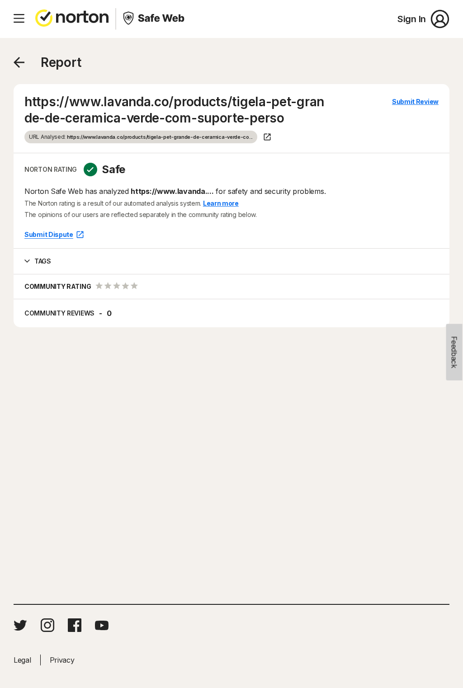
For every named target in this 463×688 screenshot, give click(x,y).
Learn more (221, 203)
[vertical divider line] (115, 19)
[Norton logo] (72, 18)
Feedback (454, 352)
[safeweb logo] (154, 19)
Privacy (62, 659)
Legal (22, 659)
